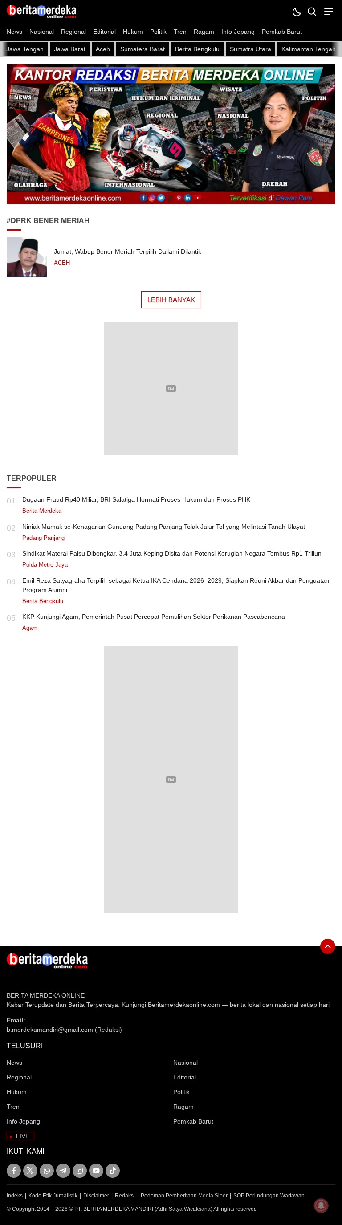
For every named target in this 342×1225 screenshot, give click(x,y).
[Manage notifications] (321, 1205)
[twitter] (30, 1171)
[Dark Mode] (296, 11)
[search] (312, 11)
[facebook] (14, 1171)
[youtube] (96, 1171)
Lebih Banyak (171, 300)
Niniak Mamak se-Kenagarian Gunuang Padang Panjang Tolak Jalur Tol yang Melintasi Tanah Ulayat (163, 526)
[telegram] (63, 1171)
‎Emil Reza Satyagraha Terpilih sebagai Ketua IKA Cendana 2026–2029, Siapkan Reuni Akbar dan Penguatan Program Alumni (175, 585)
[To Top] (327, 946)
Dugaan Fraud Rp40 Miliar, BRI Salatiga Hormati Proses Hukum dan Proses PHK (136, 499)
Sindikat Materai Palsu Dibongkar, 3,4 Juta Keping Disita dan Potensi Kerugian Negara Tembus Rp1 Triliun (172, 553)
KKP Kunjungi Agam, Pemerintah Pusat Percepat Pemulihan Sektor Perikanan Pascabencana (153, 616)
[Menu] (327, 11)
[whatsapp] (47, 1171)
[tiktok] (113, 1171)
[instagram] (80, 1171)
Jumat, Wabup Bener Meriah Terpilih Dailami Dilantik (127, 251)
